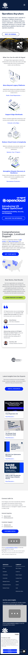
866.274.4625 (7, 516)
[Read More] (14, 446)
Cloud (4, 568)
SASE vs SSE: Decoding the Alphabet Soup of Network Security (13, 477)
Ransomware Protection (13, 181)
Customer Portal (10, 531)
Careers (17, 584)
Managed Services (6, 581)
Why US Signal (10, 34)
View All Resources (14, 388)
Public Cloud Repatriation (13, 95)
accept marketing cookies (11, 547)
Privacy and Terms (21, 651)
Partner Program (19, 574)
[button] (24, 651)
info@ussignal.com (8, 517)
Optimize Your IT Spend (13, 152)
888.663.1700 (7, 525)
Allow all (10, 652)
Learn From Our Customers (14, 297)
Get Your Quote (10, 254)
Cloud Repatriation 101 (11, 413)
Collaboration (5, 574)
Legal (17, 588)
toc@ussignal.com (8, 526)
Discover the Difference (13, 218)
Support (17, 581)
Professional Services (7, 584)
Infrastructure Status (19, 591)
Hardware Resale (6, 588)
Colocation (5, 571)
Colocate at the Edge (13, 123)
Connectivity (12, 473)
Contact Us (18, 571)
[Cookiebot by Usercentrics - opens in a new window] (17, 634)
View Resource (9, 416)
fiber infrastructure (14, 241)
